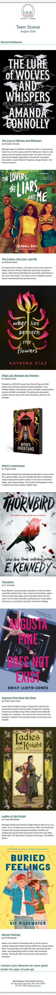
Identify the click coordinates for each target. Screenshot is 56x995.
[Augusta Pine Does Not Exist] (28, 650)
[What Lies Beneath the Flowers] (28, 328)
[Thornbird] (28, 534)
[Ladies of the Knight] (28, 769)
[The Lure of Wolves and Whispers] (28, 92)
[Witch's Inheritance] (28, 432)
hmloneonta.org (34, 985)
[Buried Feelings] (28, 887)
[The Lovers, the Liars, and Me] (28, 211)
